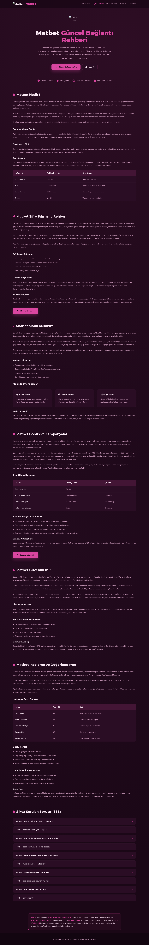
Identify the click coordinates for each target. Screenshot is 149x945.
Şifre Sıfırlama (99, 4)
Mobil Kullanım (111, 4)
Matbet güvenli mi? (24, 898)
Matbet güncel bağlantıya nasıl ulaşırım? (34, 821)
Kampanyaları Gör (27, 555)
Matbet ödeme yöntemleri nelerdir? (32, 872)
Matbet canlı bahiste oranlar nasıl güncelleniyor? (38, 838)
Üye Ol (91, 67)
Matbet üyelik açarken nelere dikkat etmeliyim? (37, 855)
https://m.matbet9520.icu (41, 920)
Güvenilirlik (132, 4)
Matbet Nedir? (86, 4)
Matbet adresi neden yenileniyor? (31, 830)
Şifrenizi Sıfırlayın (27, 311)
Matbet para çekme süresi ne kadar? (32, 847)
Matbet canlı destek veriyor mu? (30, 889)
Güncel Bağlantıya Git (67, 67)
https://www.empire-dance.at (59, 917)
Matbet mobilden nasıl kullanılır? (30, 864)
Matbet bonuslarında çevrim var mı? (32, 881)
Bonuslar (123, 4)
